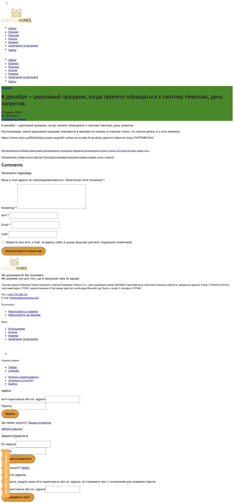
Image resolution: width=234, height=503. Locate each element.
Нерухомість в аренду (23, 311)
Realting (12, 383)
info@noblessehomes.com (24, 297)
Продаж (13, 35)
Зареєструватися (39, 422)
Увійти (25, 467)
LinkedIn (13, 370)
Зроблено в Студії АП (20, 380)
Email (6, 224)
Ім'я (5, 215)
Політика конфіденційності (23, 376)
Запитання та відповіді (23, 45)
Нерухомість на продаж (24, 315)
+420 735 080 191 (17, 294)
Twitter (12, 367)
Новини (13, 42)
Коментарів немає (13, 119)
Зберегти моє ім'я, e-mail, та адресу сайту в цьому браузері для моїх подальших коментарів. (69, 242)
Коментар (9, 207)
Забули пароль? (12, 429)
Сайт (4, 234)
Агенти (12, 38)
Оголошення (16, 328)
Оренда (13, 32)
